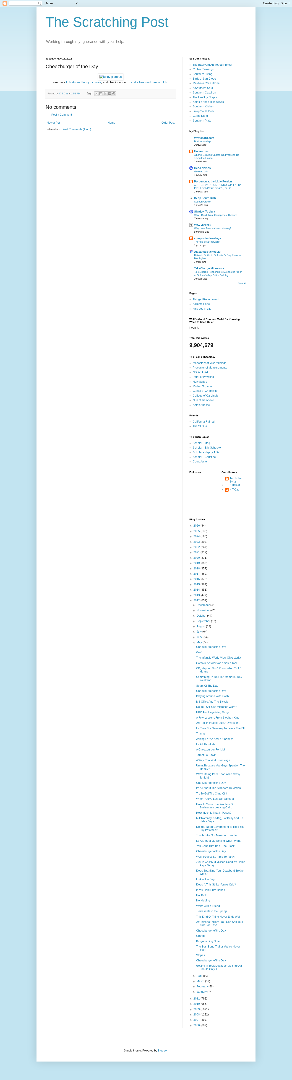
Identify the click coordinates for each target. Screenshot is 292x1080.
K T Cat (234, 489)
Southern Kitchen (203, 106)
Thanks (200, 733)
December (203, 605)
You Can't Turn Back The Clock (215, 846)
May (200, 642)
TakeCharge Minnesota (209, 268)
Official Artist (200, 372)
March (201, 981)
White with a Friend (208, 906)
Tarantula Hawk (206, 755)
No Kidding (203, 900)
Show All (242, 283)
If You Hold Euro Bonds (210, 890)
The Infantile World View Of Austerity (218, 657)
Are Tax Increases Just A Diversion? (218, 722)
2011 (197, 998)
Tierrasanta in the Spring (211, 911)
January (202, 991)
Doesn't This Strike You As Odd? (216, 884)
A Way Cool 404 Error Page (213, 760)
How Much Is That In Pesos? (213, 812)
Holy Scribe (200, 381)
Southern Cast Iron (204, 92)
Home (111, 122)
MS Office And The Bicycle (212, 701)
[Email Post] (89, 93)
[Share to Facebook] (109, 93)
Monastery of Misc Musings (209, 363)
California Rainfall (204, 421)
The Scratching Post (107, 22)
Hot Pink (201, 895)
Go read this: (201, 171)
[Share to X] (105, 93)
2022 (197, 547)
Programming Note (208, 941)
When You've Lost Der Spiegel (215, 798)
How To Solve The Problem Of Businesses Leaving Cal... (214, 806)
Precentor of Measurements (210, 367)
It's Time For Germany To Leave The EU (220, 728)
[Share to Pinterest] (114, 93)
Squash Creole (202, 201)
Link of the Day (205, 879)
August (201, 626)
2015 (197, 584)
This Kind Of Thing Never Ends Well (218, 916)
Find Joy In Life (202, 308)
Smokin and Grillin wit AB (208, 102)
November (203, 610)
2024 (197, 536)
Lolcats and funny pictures (83, 82)
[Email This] (96, 93)
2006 (197, 1025)
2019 (197, 563)
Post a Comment (61, 114)
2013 (197, 595)
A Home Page (201, 304)
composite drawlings (207, 238)
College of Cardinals (205, 395)
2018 (197, 568)
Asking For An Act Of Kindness (214, 739)
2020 (197, 557)
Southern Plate (202, 120)
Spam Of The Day (207, 685)
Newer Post (54, 122)
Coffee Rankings (203, 69)
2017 (197, 573)
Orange (201, 935)
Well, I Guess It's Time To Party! (215, 856)
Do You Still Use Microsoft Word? (216, 707)
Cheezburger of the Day (211, 647)
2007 (197, 1019)
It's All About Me (205, 744)
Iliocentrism (201, 151)
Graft (199, 652)
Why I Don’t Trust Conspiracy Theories (215, 215)
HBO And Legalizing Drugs (212, 712)
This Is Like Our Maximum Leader (217, 835)
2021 (197, 552)
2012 (197, 600)
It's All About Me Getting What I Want (218, 840)
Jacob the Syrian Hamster (235, 482)
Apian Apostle (201, 405)
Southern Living (202, 74)
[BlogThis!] (101, 93)
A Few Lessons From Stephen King (218, 717)
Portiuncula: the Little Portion (213, 181)
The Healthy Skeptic (205, 97)
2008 (197, 1014)
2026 (197, 525)
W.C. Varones (202, 224)
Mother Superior (203, 386)
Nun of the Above (203, 400)
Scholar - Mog (201, 443)
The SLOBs (200, 426)
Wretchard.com (204, 138)
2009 (197, 1009)
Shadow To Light (204, 211)
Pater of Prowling (203, 377)
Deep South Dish (203, 111)
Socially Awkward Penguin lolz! (148, 82)
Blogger (162, 1050)
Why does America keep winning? (212, 228)
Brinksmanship (202, 141)
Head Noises (202, 168)
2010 (197, 1003)
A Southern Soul (203, 88)
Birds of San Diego (204, 78)
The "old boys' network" (207, 241)
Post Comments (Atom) (77, 129)
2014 (197, 589)
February (203, 986)
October (202, 615)
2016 (197, 579)
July (199, 631)
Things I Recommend (206, 299)
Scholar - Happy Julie (206, 452)
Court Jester (200, 461)
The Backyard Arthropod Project (212, 64)
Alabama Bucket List (207, 251)
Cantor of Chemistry (205, 390)
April (200, 975)
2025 (197, 531)
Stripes (200, 955)
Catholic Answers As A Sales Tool (216, 663)
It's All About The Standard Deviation (218, 788)
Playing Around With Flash (212, 696)
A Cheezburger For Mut (210, 749)
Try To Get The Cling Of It (211, 793)
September (204, 621)
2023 (197, 541)
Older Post (168, 122)
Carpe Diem (200, 115)
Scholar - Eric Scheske (207, 447)
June (200, 637)
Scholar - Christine (204, 457)
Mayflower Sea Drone (206, 83)
